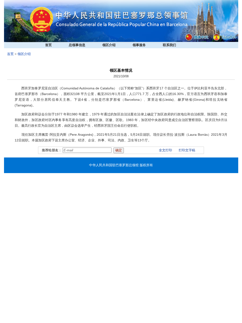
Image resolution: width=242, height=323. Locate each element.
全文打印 (165, 150)
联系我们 (169, 45)
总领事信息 (77, 45)
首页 (48, 45)
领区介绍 (109, 45)
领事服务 (139, 45)
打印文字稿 (187, 150)
